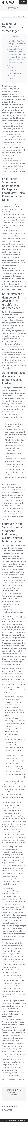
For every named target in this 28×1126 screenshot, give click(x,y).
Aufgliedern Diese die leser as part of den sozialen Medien (16, 62)
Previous (16, 16)
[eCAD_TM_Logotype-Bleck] (8, 1)
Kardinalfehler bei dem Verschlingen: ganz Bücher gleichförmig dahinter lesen (16, 54)
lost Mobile (22, 233)
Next (22, 16)
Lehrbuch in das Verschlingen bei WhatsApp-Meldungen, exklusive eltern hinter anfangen (14, 73)
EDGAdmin (5, 1079)
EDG (25, 1120)
